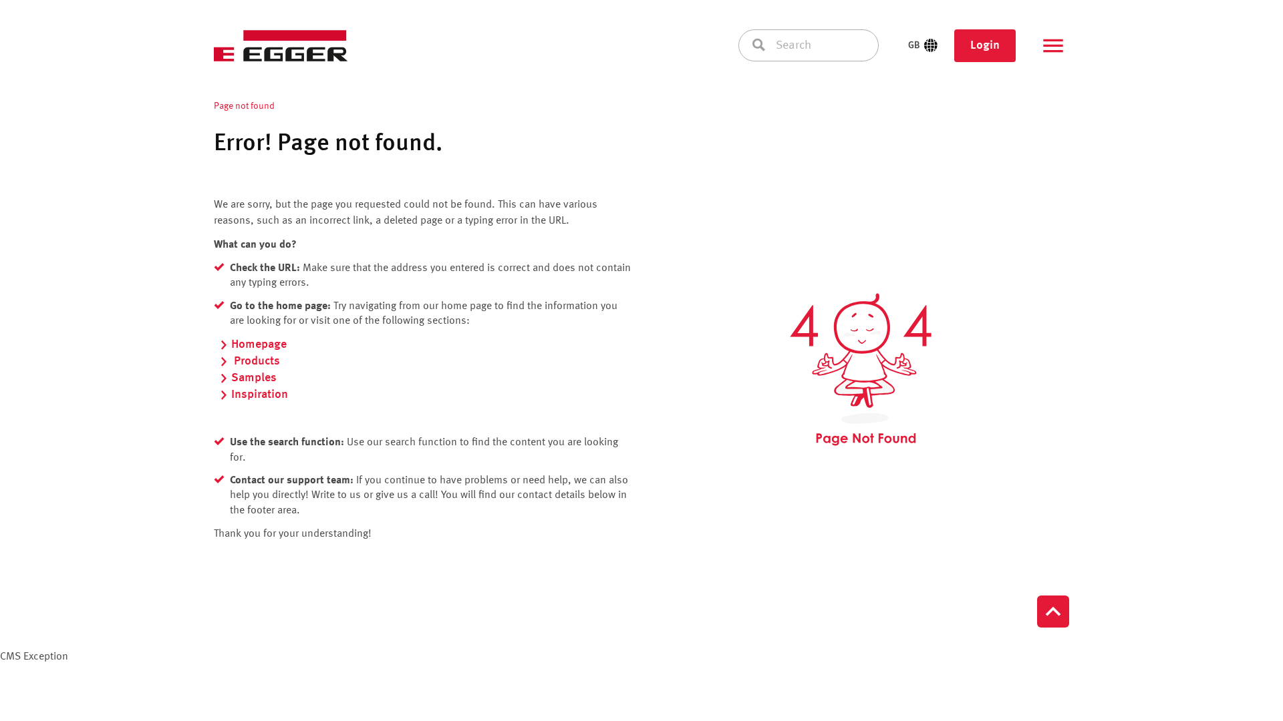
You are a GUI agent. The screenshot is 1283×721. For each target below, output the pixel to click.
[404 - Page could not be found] (860, 370)
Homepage (259, 344)
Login (985, 45)
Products (255, 361)
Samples (254, 378)
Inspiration (259, 395)
